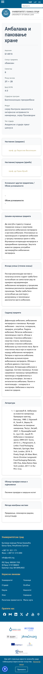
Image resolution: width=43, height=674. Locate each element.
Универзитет (3, 580)
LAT (35, 2)
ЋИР (30, 2)
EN (39, 2)
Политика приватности (3, 600)
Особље (24, 585)
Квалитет (24, 590)
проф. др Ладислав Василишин (22, 150)
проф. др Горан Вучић (18, 171)
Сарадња (24, 595)
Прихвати (21, 669)
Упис (3, 595)
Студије (3, 585)
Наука (3, 590)
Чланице (24, 580)
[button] (4, 669)
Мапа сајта (24, 600)
